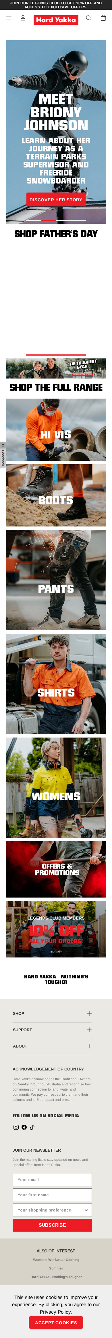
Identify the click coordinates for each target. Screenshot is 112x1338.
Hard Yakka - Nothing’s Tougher (56, 1277)
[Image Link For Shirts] (56, 683)
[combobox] (51, 1210)
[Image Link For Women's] (56, 787)
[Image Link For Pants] (56, 579)
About (20, 1046)
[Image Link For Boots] (56, 495)
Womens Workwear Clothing (56, 1260)
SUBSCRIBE (52, 1225)
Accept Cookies (56, 1322)
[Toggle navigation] (9, 18)
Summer (56, 1268)
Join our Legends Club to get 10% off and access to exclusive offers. (56, 5)
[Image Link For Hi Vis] (56, 429)
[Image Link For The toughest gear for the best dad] (56, 368)
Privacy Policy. (56, 1312)
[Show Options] (86, 1210)
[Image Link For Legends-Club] (56, 928)
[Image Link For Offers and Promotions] (56, 869)
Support (22, 1029)
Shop (18, 1013)
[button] (89, 18)
